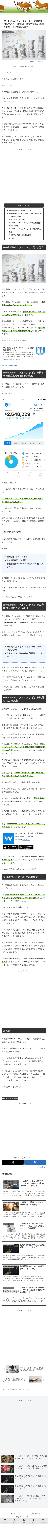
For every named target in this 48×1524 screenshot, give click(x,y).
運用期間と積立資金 (18, 219)
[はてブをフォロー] (35, 1162)
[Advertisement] (24, 175)
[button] (43, 782)
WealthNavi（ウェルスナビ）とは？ (22, 210)
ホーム (13, 1514)
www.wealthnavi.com (10, 365)
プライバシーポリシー (24, 1517)
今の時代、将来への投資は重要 (20, 235)
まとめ (11, 238)
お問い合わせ (35, 1514)
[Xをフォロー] (13, 1162)
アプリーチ (26, 840)
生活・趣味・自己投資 (11, 1098)
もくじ (21, 205)
